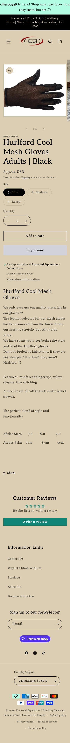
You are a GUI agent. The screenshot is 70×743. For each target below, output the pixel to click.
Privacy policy (25, 721)
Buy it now (35, 250)
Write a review (34, 522)
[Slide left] (26, 129)
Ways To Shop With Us (24, 568)
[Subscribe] (57, 624)
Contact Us (16, 559)
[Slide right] (44, 129)
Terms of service (47, 721)
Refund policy (58, 715)
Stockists (14, 577)
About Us (14, 587)
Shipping (26, 177)
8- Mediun (41, 193)
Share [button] (11, 473)
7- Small (14, 192)
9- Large (16, 203)
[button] (8, 41)
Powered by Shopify (34, 715)
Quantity (9, 211)
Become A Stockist (21, 596)
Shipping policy (37, 728)
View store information (23, 279)
